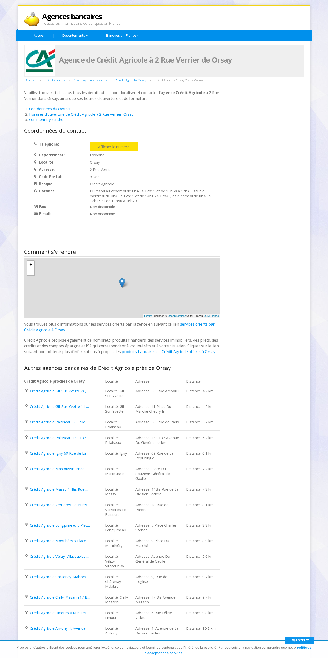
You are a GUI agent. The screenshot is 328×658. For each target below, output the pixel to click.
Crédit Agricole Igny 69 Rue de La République (60, 453)
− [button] (30, 272)
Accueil (39, 35)
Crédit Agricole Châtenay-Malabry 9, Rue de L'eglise (60, 576)
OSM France (211, 316)
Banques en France (121, 35)
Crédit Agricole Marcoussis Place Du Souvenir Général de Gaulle (60, 468)
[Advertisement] (111, 233)
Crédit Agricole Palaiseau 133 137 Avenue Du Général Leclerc (60, 437)
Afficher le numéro (113, 146)
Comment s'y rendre (46, 119)
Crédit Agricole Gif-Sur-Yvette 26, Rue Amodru (60, 390)
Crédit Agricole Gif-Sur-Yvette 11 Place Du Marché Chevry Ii (60, 406)
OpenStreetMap (177, 316)
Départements (74, 35)
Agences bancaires (72, 16)
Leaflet (148, 316)
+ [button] (30, 264)
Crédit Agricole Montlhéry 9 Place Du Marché (60, 540)
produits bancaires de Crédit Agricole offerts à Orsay (168, 351)
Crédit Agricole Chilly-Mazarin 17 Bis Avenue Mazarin (60, 597)
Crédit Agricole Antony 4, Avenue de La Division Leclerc (60, 628)
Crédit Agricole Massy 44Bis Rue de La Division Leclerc (60, 489)
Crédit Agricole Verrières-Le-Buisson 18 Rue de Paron (60, 504)
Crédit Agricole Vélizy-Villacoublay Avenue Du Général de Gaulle (60, 556)
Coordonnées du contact (50, 108)
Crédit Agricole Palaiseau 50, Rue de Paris (60, 422)
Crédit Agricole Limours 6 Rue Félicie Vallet (60, 612)
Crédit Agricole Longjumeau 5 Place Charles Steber (60, 525)
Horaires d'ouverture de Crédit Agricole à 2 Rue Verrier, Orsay (81, 114)
